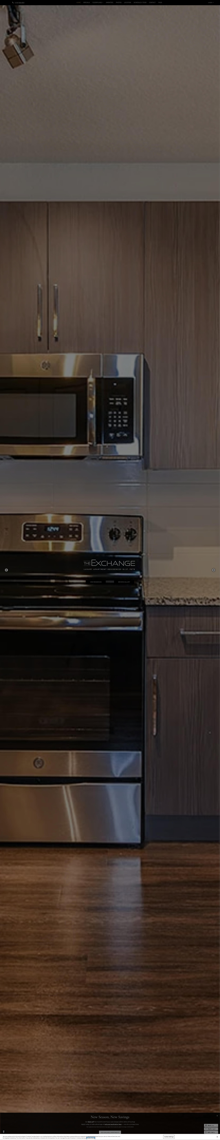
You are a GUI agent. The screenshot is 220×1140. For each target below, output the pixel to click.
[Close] (217, 1137)
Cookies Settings (169, 1136)
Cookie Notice (91, 1138)
